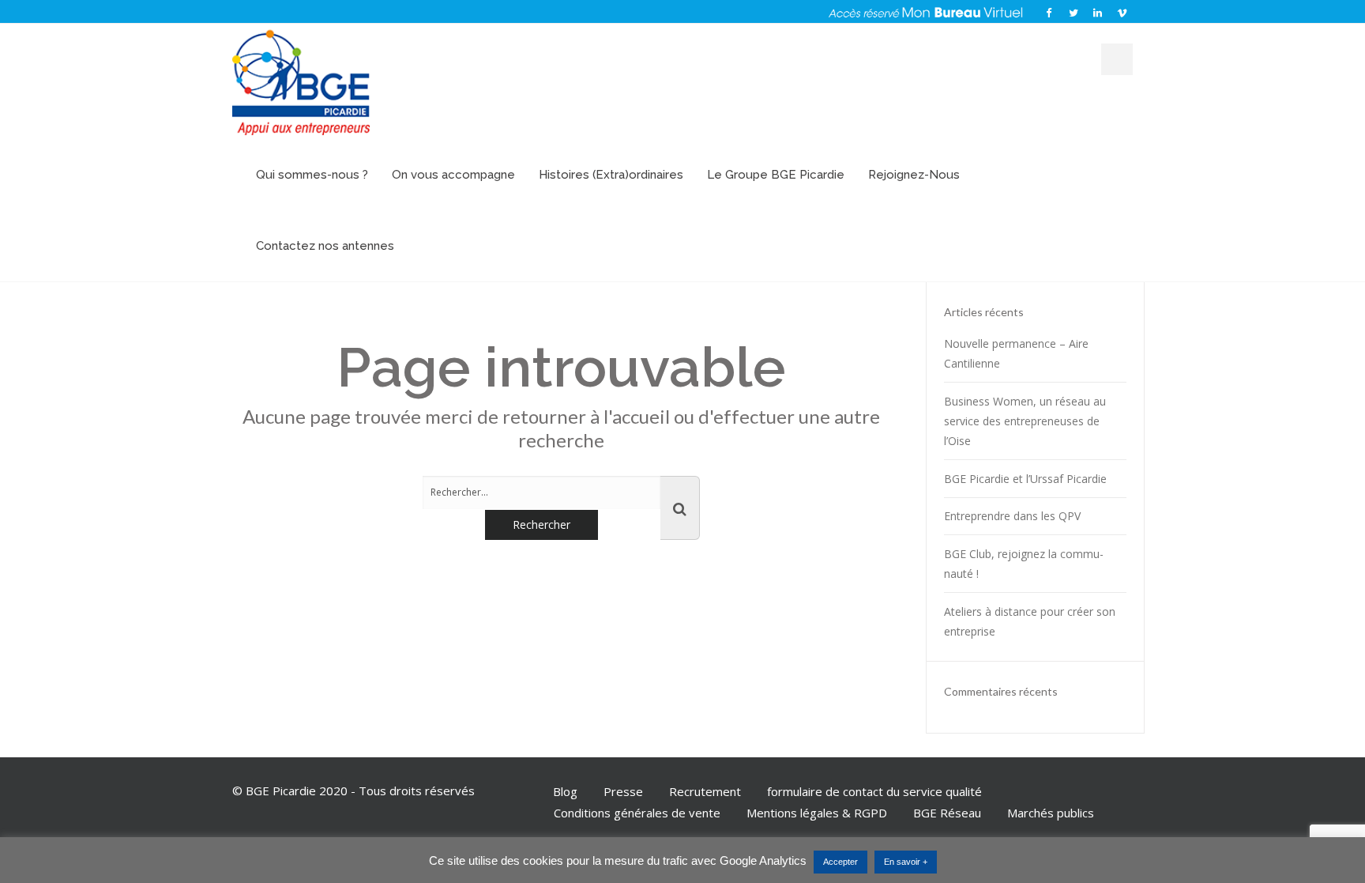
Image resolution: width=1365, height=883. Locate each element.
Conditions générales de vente (637, 813)
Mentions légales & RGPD (816, 813)
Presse (623, 791)
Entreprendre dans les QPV (1012, 515)
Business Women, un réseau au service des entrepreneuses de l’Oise (1025, 421)
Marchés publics (1050, 813)
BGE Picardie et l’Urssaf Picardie (1025, 478)
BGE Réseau (947, 813)
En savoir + (905, 861)
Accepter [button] (840, 861)
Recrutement (705, 791)
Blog (565, 791)
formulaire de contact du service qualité (874, 791)
